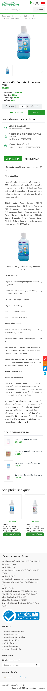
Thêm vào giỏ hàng (16, 112)
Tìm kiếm (39, 10)
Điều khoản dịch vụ (10, 643)
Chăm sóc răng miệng (10, 18)
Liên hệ (22, 685)
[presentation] (3, 522)
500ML (14, 95)
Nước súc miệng (31, 18)
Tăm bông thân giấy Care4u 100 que (29, 451)
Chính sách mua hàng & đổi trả (14, 637)
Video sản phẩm (32, 159)
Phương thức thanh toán (12, 649)
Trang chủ (6, 16)
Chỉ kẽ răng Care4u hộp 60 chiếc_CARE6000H (29, 475)
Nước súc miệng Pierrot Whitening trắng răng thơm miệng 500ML (10, 529)
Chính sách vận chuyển (12, 634)
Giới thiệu (14, 685)
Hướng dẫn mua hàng (11, 640)
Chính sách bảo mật (11, 646)
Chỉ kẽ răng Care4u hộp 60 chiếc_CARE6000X (29, 463)
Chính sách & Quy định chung (14, 631)
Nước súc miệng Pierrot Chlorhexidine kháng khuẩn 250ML (35, 528)
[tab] (13, 158)
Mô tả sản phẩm (13, 159)
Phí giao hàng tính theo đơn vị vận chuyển (25, 135)
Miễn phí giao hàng (17, 126)
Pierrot (16, 98)
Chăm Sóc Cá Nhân (22, 16)
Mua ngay (36, 112)
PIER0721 (18, 92)
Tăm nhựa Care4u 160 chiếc (26, 440)
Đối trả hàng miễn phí (19, 144)
